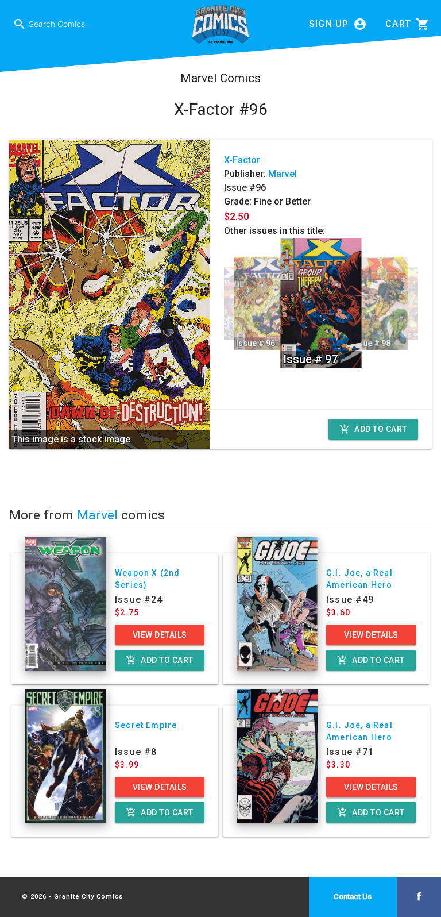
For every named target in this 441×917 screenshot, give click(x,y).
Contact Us (353, 896)
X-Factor (242, 160)
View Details (160, 634)
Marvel (282, 173)
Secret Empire (146, 725)
